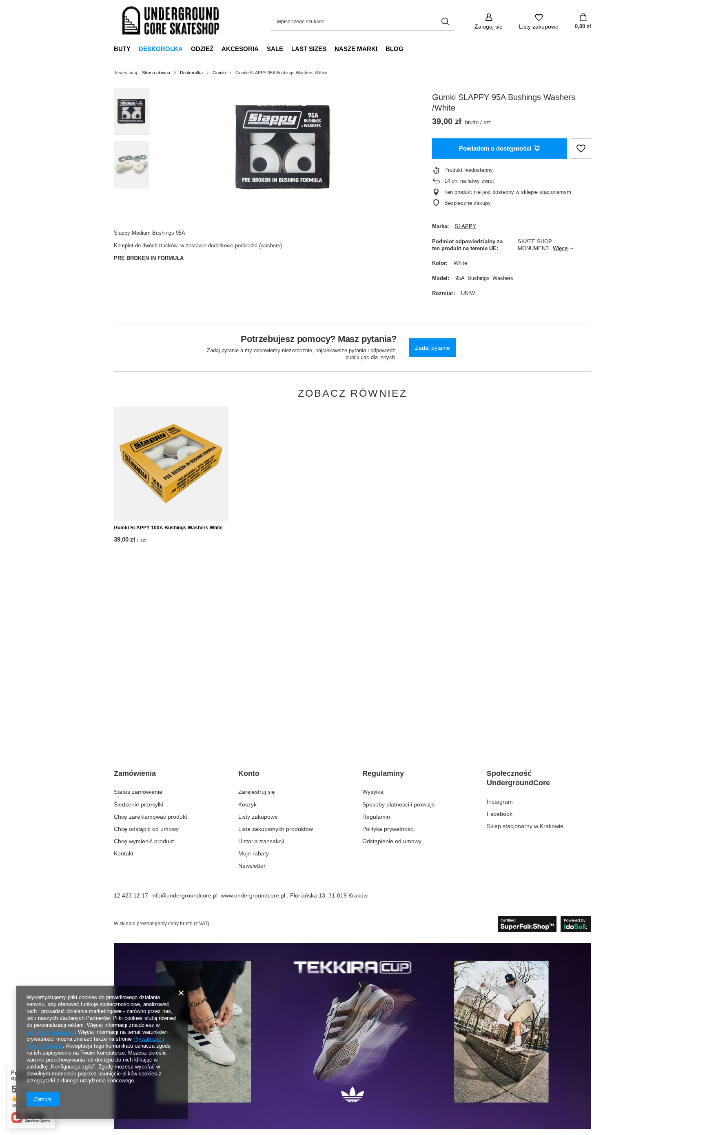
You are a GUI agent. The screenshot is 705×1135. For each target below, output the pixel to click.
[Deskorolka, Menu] (187, 48)
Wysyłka (373, 792)
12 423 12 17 (131, 895)
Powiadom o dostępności (495, 148)
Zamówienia (135, 773)
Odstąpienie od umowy (391, 841)
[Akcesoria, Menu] (263, 48)
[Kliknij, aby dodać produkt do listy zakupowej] (581, 148)
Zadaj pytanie (432, 347)
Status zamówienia (138, 792)
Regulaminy (383, 773)
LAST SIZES (308, 48)
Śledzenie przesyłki (138, 804)
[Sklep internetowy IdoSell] (544, 924)
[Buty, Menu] (135, 48)
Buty (122, 48)
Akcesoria (240, 48)
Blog (394, 48)
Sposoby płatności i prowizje (398, 804)
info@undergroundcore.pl (184, 895)
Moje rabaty (253, 853)
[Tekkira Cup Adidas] (352, 1127)
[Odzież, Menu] (217, 48)
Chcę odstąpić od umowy (146, 829)
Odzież (202, 48)
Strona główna (156, 72)
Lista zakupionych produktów (275, 829)
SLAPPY (465, 226)
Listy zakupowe (258, 816)
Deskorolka (161, 48)
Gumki (219, 72)
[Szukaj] (445, 21)
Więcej (561, 248)
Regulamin (376, 816)
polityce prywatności (51, 1032)
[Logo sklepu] (171, 21)
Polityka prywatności (388, 829)
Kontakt (123, 853)
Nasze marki (356, 48)
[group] (284, 147)
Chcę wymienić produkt (144, 841)
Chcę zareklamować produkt (150, 816)
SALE (275, 48)
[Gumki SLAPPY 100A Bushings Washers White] (171, 463)
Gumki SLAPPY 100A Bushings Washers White (168, 528)
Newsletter (252, 865)
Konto (248, 773)
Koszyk (247, 804)
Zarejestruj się (256, 792)
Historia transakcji (261, 841)
